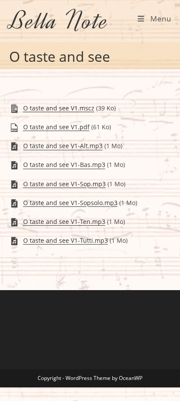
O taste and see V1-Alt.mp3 (63, 146)
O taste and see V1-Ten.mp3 (64, 221)
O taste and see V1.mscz (58, 108)
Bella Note (59, 21)
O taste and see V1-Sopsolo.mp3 (70, 203)
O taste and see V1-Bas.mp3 (64, 165)
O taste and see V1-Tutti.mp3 (65, 240)
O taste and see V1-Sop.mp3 (64, 184)
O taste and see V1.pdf (56, 127)
